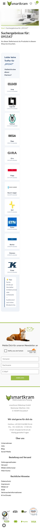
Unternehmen (6, 443)
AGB (3, 490)
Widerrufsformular (8, 468)
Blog (3, 449)
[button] (4, 525)
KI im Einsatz (6, 495)
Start (3, 28)
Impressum (5, 484)
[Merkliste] (30, 3)
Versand (4, 465)
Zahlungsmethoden (8, 462)
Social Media (6, 451)
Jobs (3, 446)
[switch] (5, 518)
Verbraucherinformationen (11, 492)
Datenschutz (6, 481)
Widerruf (4, 487)
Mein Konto (5, 471)
